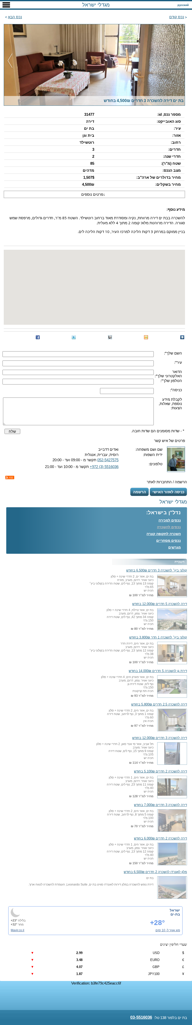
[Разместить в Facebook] (38, 337)
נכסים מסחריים (168, 540)
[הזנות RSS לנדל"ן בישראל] (9, 477)
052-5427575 (107, 460)
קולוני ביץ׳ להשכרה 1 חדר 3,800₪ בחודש (158, 637)
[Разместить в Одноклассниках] (146, 337)
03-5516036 (141, 1017)
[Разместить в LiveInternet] (110, 337)
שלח (12, 431)
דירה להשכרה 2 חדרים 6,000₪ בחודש (160, 838)
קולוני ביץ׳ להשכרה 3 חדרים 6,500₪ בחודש (156, 570)
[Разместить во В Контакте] (182, 337)
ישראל (175, 910)
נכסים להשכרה (169, 527)
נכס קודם (176, 17)
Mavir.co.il (17, 930)
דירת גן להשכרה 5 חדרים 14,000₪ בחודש (158, 671)
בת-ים (175, 914)
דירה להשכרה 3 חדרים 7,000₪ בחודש (160, 805)
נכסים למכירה (169, 520)
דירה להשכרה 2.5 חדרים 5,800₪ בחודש (159, 704)
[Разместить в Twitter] (74, 337)
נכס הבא (15, 17)
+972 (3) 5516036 (104, 466)
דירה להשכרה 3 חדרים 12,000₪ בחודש (159, 738)
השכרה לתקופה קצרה (163, 534)
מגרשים (174, 547)
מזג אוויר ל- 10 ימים (168, 930)
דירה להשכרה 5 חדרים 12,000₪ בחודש (159, 604)
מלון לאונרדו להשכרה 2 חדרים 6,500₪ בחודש (155, 872)
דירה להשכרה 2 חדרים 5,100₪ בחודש (160, 771)
